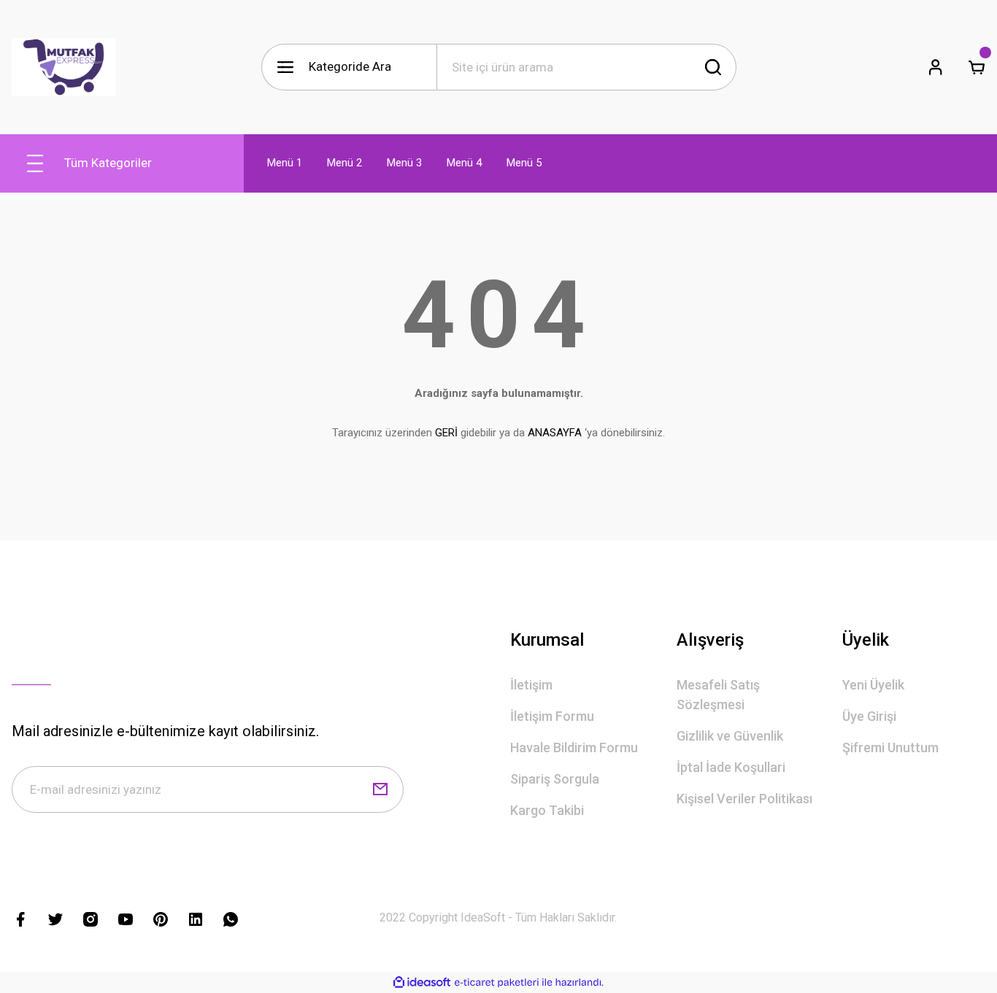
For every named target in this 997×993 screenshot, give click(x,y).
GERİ (446, 432)
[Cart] (976, 67)
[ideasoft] (422, 982)
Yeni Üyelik (873, 684)
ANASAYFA (555, 432)
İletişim (531, 684)
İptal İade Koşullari (731, 767)
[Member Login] (935, 67)
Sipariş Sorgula (554, 779)
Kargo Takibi (547, 810)
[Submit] (380, 789)
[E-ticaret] (496, 982)
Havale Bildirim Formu (574, 747)
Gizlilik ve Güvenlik (730, 735)
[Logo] (63, 67)
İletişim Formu (552, 716)
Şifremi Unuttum (890, 747)
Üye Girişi (869, 716)
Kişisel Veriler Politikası (744, 798)
